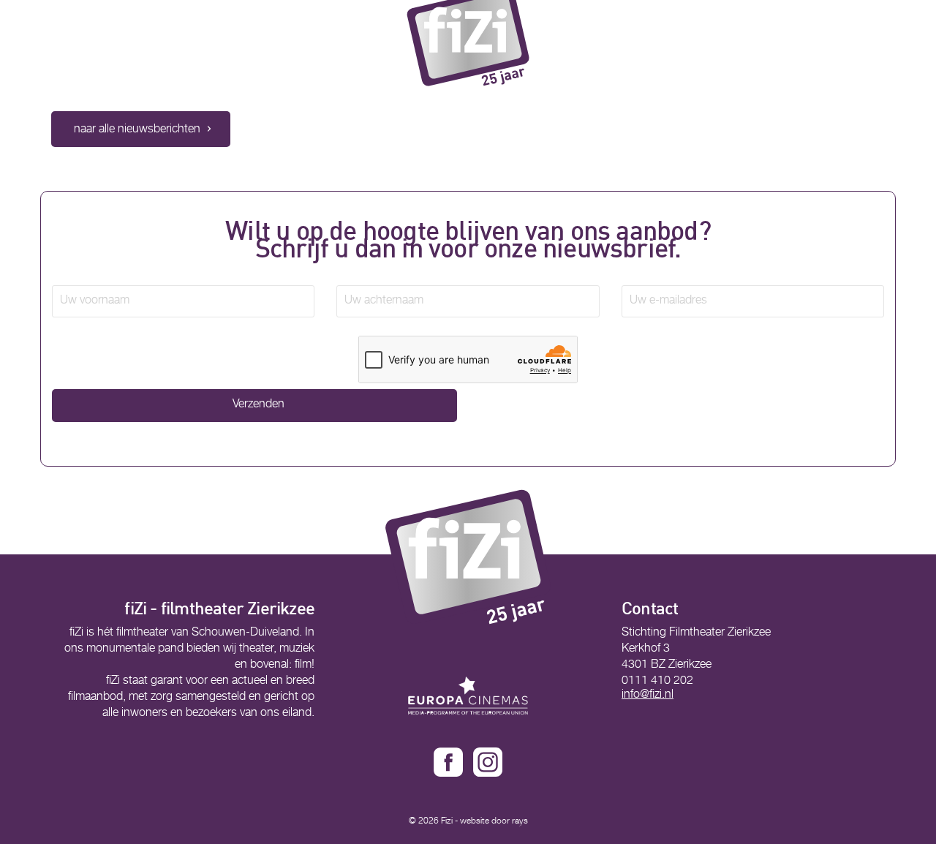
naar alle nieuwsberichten (137, 130)
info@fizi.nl (647, 695)
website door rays (494, 821)
